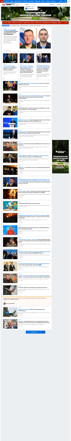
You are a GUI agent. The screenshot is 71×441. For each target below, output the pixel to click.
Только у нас (14, 22)
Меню (2, 1)
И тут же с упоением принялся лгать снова (33, 84)
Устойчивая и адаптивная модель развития (29, 203)
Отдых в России (38, 22)
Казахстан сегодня (37, 25)
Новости (9, 22)
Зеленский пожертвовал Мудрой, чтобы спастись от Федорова (34, 144)
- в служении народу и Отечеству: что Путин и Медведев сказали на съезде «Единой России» (34, 120)
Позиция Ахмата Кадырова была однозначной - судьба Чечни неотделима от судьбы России (34, 132)
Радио (53, 4)
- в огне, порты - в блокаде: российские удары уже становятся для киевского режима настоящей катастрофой (34, 192)
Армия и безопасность (24, 25)
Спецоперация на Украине (15, 25)
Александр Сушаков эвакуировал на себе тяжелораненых (11, 32)
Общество (31, 1)
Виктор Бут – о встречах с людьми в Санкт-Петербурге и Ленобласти (34, 276)
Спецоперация (17, 1)
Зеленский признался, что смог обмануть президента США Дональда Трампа (33, 87)
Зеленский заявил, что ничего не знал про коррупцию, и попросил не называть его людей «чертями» (34, 108)
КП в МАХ (32, 22)
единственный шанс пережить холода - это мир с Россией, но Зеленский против (34, 217)
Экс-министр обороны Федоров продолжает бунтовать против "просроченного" (34, 97)
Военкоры (20, 22)
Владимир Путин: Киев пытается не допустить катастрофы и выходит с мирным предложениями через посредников (33, 159)
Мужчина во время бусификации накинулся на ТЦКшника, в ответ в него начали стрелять (34, 290)
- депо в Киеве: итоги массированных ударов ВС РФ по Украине (34, 168)
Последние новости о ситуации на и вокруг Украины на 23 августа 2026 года (34, 181)
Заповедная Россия (46, 22)
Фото (7, 1)
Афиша (59, 22)
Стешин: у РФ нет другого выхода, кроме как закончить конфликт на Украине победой (34, 244)
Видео (11, 1)
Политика (25, 1)
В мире (43, 1)
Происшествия (54, 22)
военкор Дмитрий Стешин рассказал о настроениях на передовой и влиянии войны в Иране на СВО (34, 241)
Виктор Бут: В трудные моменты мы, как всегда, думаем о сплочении (33, 278)
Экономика (37, 1)
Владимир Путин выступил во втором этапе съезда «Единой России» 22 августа (33, 267)
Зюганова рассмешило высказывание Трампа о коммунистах (31, 324)
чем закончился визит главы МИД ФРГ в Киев (34, 252)
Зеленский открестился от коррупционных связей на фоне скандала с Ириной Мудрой (34, 112)
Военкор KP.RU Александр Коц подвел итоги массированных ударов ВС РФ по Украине (34, 171)
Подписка (65, 4)
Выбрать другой (31, 8)
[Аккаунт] (69, 1)
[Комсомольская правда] (8, 4)
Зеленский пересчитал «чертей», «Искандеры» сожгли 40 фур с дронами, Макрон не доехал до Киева (27, 69)
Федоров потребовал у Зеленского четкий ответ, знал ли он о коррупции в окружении (34, 101)
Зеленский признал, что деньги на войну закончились (10, 68)
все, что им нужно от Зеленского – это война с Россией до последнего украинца (43, 69)
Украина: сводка (26, 22)
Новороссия (31, 25)
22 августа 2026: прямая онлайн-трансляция (34, 264)
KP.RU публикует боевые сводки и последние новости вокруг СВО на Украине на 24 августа (27, 75)
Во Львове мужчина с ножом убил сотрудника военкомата (32, 287)
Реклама (59, 4)
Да (26, 8)
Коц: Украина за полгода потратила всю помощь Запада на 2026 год (10, 73)
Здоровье (53, 1)
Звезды (47, 1)
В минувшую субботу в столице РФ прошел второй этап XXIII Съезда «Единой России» (33, 124)
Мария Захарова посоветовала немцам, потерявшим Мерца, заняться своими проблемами (34, 228)
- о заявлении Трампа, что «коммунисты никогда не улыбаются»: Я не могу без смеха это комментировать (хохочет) (34, 322)
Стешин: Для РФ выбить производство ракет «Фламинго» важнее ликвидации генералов (34, 195)
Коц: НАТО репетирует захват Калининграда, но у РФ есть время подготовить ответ (34, 313)
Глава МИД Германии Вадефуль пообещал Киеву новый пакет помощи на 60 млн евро (34, 255)
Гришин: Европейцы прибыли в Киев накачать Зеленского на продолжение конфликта (43, 75)
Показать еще (33, 332)
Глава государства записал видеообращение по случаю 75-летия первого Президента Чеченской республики (33, 135)
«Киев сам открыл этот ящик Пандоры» (33, 156)
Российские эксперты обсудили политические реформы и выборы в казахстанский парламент (34, 206)
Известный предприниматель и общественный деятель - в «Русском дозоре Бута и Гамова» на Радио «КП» (33, 147)
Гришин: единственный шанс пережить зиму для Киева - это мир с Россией (32, 220)
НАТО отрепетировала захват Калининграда (31, 310)
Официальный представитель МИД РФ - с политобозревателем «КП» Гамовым (33, 231)
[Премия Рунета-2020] (19, 4)
